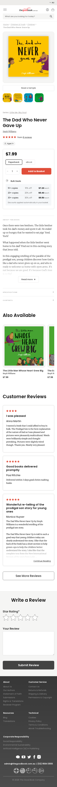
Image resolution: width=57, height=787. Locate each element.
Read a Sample (28, 88)
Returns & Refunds (37, 690)
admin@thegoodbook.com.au (19, 763)
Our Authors (9, 690)
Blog (5, 717)
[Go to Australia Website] (29, 769)
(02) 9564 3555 (45, 763)
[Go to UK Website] (17, 769)
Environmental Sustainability (16, 745)
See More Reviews (28, 576)
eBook (29, 162)
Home (6, 24)
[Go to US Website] (23, 769)
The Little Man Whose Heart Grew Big (23, 371)
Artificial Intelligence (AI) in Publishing (21, 748)
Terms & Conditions (38, 724)
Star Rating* (11, 611)
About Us (7, 686)
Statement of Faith (12, 693)
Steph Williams (9, 131)
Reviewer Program (12, 704)
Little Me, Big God (18, 112)
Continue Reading (42, 561)
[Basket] (52, 10)
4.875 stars (9, 137)
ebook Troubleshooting (39, 728)
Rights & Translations (13, 701)
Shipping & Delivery (37, 693)
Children (31, 24)
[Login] (47, 10)
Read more (27, 279)
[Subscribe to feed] (17, 756)
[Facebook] (34, 756)
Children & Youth (18, 24)
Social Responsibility (12, 741)
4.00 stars (11, 411)
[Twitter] (29, 756)
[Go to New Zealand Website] (35, 769)
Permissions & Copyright (40, 697)
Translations (9, 721)
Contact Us (33, 686)
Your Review (11, 628)
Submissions (9, 697)
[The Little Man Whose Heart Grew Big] (24, 346)
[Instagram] (39, 756)
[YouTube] (23, 756)
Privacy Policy (35, 721)
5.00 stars (13, 461)
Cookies (32, 717)
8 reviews (27, 137)
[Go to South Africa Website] (41, 769)
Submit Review (28, 665)
